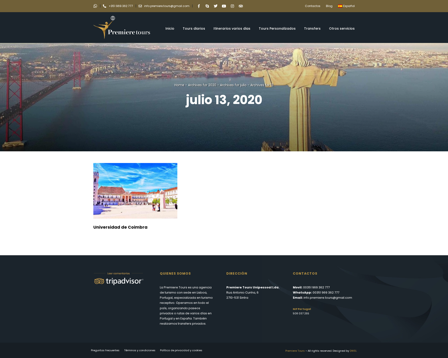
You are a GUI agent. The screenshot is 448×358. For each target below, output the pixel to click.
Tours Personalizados (277, 28)
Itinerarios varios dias (232, 28)
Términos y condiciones (139, 350)
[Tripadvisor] (241, 6)
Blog (329, 6)
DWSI (353, 351)
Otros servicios (342, 28)
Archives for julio (233, 85)
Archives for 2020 (202, 85)
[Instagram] (232, 6)
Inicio (169, 28)
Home (179, 85)
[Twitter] (215, 6)
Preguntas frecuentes (105, 350)
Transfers (312, 28)
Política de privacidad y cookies (181, 350)
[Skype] (207, 6)
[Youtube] (224, 6)
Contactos (312, 6)
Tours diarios (194, 28)
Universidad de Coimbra (120, 227)
